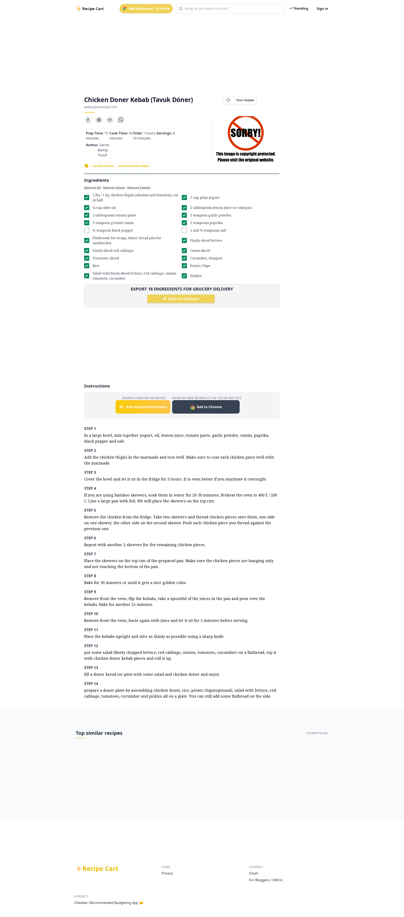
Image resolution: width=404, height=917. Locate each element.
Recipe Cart (100, 868)
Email (253, 873)
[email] (110, 120)
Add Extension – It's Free (149, 8)
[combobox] (230, 8)
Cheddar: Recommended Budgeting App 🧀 (108, 902)
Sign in (322, 8)
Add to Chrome (209, 407)
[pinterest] (99, 120)
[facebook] (88, 120)
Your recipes (245, 100)
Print (270, 100)
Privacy (167, 873)
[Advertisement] (200, 53)
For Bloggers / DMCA (265, 880)
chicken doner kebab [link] (133, 166)
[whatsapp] (121, 120)
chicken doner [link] (102, 166)
